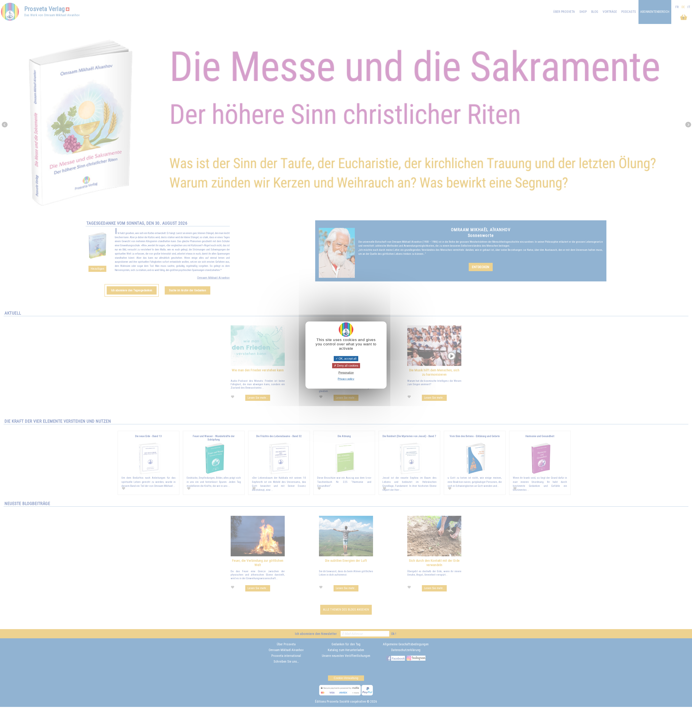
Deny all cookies (347, 365)
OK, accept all (347, 358)
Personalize (346, 372)
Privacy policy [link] (346, 378)
